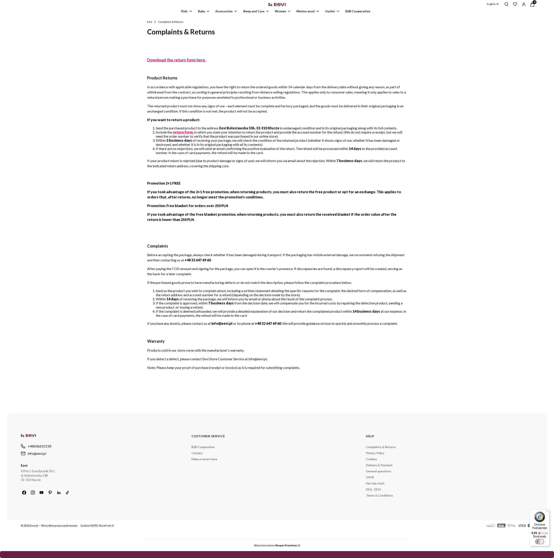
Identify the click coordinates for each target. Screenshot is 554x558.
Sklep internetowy (275, 545)
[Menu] (547, 512)
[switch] (539, 541)
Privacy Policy (375, 453)
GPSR (370, 477)
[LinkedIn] (58, 492)
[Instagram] (32, 492)
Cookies (371, 459)
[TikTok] (67, 492)
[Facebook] (24, 492)
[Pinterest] (50, 492)
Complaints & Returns (381, 447)
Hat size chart (375, 483)
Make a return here (204, 459)
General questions (378, 471)
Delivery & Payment (379, 465)
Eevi (149, 21)
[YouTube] (41, 492)
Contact (197, 453)
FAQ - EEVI (373, 489)
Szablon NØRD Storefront (96, 525)
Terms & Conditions (379, 495)
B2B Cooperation (203, 447)
